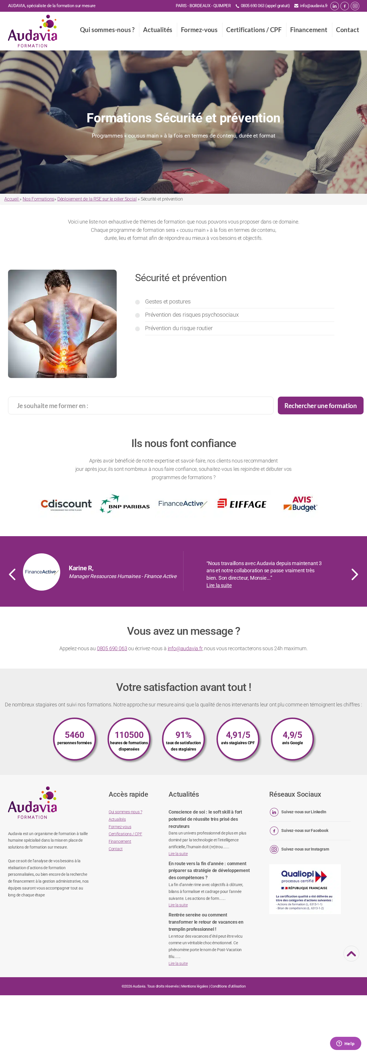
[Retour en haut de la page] (351, 957)
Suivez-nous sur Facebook (304, 830)
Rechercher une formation (320, 406)
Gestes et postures (167, 301)
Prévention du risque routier (178, 328)
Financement (308, 30)
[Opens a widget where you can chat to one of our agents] (345, 1044)
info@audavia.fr (314, 5)
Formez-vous (199, 30)
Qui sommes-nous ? (107, 30)
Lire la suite (219, 585)
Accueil (11, 199)
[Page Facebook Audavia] (344, 6)
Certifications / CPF (254, 30)
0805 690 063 (112, 648)
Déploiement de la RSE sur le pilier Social (97, 199)
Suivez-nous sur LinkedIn (303, 812)
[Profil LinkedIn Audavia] (334, 6)
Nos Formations (38, 199)
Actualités (157, 30)
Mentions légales (194, 986)
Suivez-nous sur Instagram (305, 849)
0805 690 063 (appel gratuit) (265, 5)
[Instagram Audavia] (355, 6)
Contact (347, 30)
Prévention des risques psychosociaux (192, 314)
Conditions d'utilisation (227, 986)
